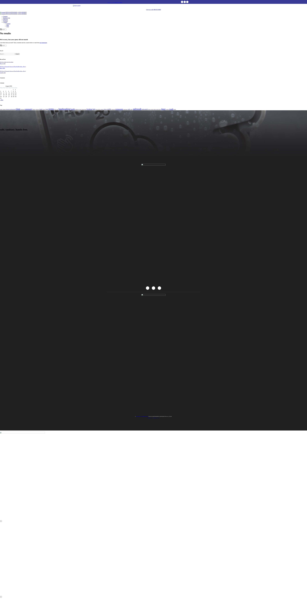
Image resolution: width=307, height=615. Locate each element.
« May (1, 100)
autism (1, 109)
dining (34, 109)
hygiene (89, 109)
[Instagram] (187, 2)
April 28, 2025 (3, 72)
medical (101, 109)
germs (51, 109)
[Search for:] (7, 54)
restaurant (113, 109)
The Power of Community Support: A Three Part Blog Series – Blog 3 (13, 66)
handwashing (64, 109)
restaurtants (125, 109)
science (149, 109)
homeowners (84, 109)
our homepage (43, 42)
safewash (137, 109)
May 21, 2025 (2, 63)
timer (163, 109)
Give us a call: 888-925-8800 (115, 2)
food (47, 109)
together (167, 109)
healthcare (77, 109)
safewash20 (145, 109)
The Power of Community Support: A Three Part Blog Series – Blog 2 (13, 71)
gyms (57, 109)
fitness (44, 109)
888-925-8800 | (138, 416)
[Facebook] (182, 2)
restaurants (119, 109)
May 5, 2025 (2, 68)
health (73, 109)
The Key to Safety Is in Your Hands (6, 62)
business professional (10, 109)
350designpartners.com (144, 416)
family (41, 109)
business (4, 109)
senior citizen (153, 109)
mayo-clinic (98, 109)
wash (171, 109)
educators (37, 109)
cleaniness (22, 109)
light (94, 109)
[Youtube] (185, 2)
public (109, 109)
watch (175, 109)
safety (131, 109)
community (29, 109)
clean (18, 109)
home (80, 109)
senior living (158, 109)
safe (129, 109)
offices (105, 109)
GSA (55, 109)
